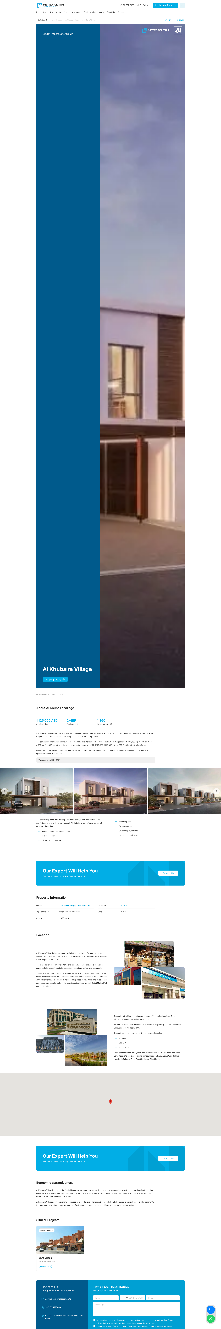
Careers (121, 12)
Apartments (45, 1266)
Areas (66, 12)
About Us (111, 12)
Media (101, 12)
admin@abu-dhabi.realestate (58, 1299)
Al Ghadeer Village (48, 1261)
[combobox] (124, 1297)
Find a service (90, 12)
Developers (76, 12)
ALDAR (124, 905)
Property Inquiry (54, 679)
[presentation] (4, 791)
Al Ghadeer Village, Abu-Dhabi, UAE (75, 905)
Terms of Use (148, 1323)
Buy (38, 12)
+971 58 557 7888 (53, 1307)
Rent (44, 12)
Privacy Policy (102, 1323)
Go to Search (42, 20)
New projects (55, 12)
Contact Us (168, 873)
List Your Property (167, 5)
